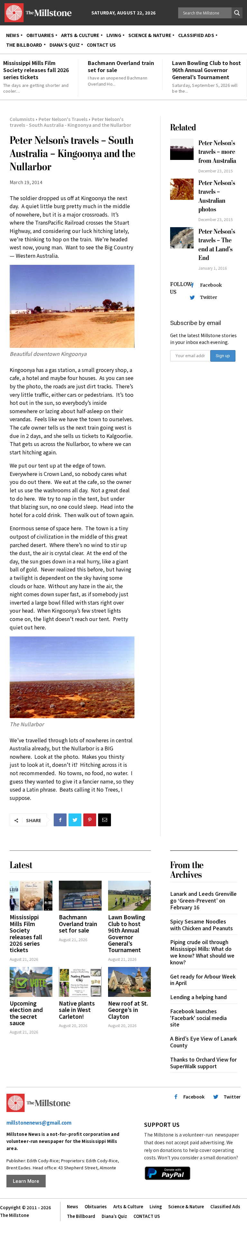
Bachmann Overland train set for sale (121, 66)
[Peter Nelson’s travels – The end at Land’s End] (182, 237)
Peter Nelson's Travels (63, 119)
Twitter (208, 297)
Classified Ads (225, 1206)
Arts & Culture (128, 1206)
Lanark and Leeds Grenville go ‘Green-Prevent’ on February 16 (203, 900)
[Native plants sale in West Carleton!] (80, 982)
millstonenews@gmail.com (38, 1122)
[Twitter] (75, 819)
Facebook (211, 285)
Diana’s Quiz (114, 1216)
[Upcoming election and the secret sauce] (31, 982)
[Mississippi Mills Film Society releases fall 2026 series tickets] (31, 896)
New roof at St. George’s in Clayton (128, 1009)
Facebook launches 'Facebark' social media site (198, 1017)
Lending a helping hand (198, 997)
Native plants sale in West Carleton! (77, 1009)
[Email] (104, 819)
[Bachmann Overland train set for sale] (80, 896)
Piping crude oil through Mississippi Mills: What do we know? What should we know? (202, 952)
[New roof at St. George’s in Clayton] (129, 982)
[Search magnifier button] (237, 12)
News (72, 1206)
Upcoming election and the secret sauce (26, 1013)
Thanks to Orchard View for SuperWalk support (203, 1062)
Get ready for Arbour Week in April (203, 979)
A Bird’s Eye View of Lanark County (203, 1042)
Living (156, 1206)
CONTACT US (146, 1216)
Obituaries (96, 1206)
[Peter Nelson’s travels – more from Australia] (182, 149)
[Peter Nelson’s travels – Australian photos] (182, 189)
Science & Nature (186, 1206)
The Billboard (81, 1216)
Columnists (22, 119)
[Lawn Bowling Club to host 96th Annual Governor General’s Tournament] (129, 896)
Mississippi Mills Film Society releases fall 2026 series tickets (36, 70)
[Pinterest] (89, 819)
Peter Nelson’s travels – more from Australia (217, 152)
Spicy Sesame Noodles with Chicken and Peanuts (201, 924)
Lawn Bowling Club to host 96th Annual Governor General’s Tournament (206, 70)
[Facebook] (60, 819)
